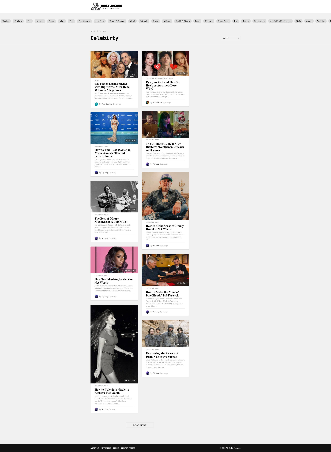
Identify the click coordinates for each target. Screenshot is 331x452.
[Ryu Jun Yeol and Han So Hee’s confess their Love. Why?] (165, 63)
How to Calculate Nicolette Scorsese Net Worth (112, 391)
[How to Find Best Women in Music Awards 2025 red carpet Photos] (114, 128)
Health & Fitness (183, 21)
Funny (51, 21)
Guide (155, 21)
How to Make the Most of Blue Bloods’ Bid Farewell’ (163, 294)
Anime (309, 21)
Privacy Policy (128, 448)
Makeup (167, 21)
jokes (62, 21)
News (97, 80)
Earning (5, 21)
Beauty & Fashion (117, 21)
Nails (298, 21)
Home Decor (223, 21)
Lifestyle (144, 21)
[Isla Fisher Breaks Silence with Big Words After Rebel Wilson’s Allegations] (114, 64)
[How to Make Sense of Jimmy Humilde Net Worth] (165, 196)
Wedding (321, 21)
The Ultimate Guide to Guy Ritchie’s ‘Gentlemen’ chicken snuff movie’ (165, 146)
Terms (116, 448)
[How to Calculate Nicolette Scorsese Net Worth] (114, 344)
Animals (39, 21)
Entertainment (84, 21)
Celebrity (18, 21)
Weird (132, 21)
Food (197, 21)
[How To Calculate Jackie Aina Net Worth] (114, 260)
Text (71, 21)
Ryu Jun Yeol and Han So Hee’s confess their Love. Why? (162, 85)
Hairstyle (208, 21)
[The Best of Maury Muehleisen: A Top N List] (114, 196)
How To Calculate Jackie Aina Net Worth (114, 281)
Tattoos (246, 21)
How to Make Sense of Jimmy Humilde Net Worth (165, 227)
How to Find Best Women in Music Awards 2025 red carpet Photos (113, 153)
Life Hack (100, 21)
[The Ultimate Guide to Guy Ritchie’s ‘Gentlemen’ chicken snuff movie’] (165, 124)
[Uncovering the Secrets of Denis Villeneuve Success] (165, 333)
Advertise (106, 448)
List (235, 21)
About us (95, 448)
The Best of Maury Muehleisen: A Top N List (111, 220)
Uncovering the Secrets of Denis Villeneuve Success (162, 355)
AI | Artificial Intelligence (280, 21)
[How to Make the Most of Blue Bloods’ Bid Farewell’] (165, 270)
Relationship (259, 21)
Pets (29, 21)
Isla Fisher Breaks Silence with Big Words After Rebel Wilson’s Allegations (112, 86)
